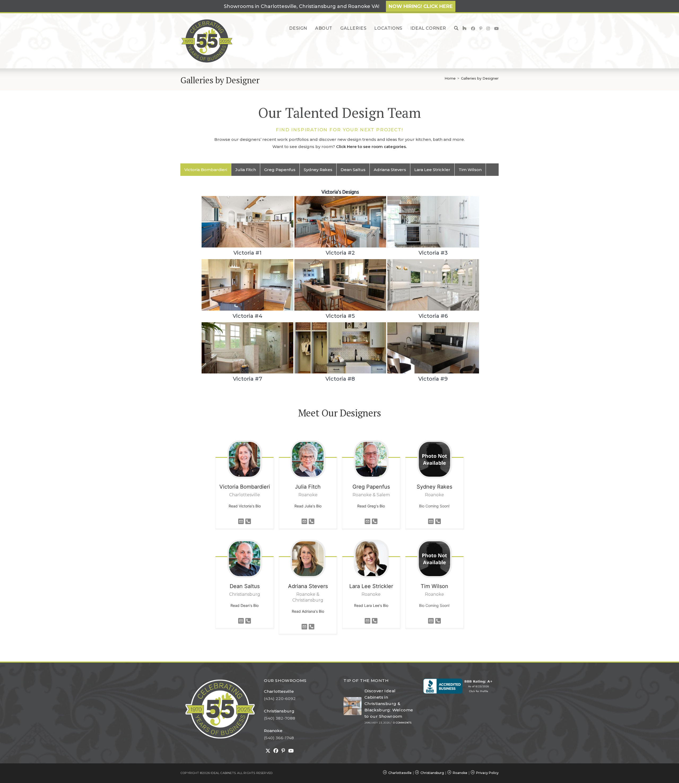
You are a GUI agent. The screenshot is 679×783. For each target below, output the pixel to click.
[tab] (205, 169)
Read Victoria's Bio (245, 506)
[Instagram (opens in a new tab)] (488, 29)
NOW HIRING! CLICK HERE (421, 6)
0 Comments (402, 722)
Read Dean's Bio (244, 605)
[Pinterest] (283, 751)
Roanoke (273, 730)
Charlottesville (279, 691)
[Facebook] (275, 751)
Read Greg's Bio (371, 506)
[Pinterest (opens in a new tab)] (480, 29)
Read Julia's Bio (307, 506)
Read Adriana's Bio (308, 611)
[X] (267, 751)
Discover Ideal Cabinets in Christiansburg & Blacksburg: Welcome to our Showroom (388, 703)
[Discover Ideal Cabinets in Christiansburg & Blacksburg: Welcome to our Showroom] (352, 706)
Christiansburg (279, 711)
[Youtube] (291, 751)
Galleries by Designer (480, 78)
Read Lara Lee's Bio (371, 605)
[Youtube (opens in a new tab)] (496, 29)
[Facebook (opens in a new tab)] (473, 29)
